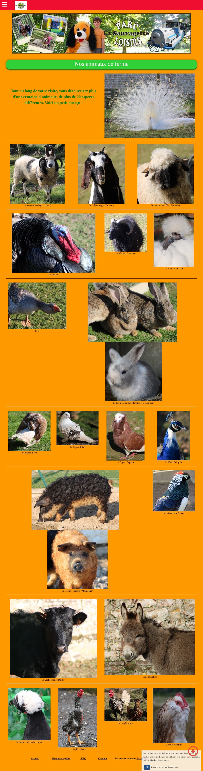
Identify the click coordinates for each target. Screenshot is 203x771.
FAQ (83, 758)
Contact (102, 758)
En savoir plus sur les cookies (164, 767)
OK (147, 767)
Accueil (35, 758)
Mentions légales (61, 758)
